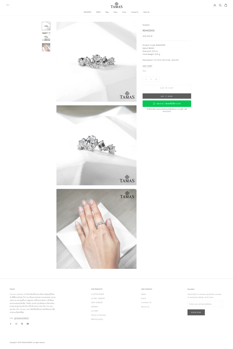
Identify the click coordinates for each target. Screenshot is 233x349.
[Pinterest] (154, 70)
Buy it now (167, 96)
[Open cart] (226, 5)
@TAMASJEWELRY (21, 318)
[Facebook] (148, 70)
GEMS (98, 12)
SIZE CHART (147, 66)
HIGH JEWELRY (97, 302)
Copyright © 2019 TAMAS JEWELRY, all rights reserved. (27, 342)
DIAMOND (87, 12)
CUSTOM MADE (97, 294)
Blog (107, 12)
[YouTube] (28, 323)
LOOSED (94, 311)
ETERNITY (94, 306)
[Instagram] (16, 323)
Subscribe (196, 312)
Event (124, 12)
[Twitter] (151, 70)
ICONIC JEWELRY (98, 298)
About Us (146, 12)
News (115, 12)
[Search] (220, 5)
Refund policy (97, 319)
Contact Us (134, 12)
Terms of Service (98, 315)
